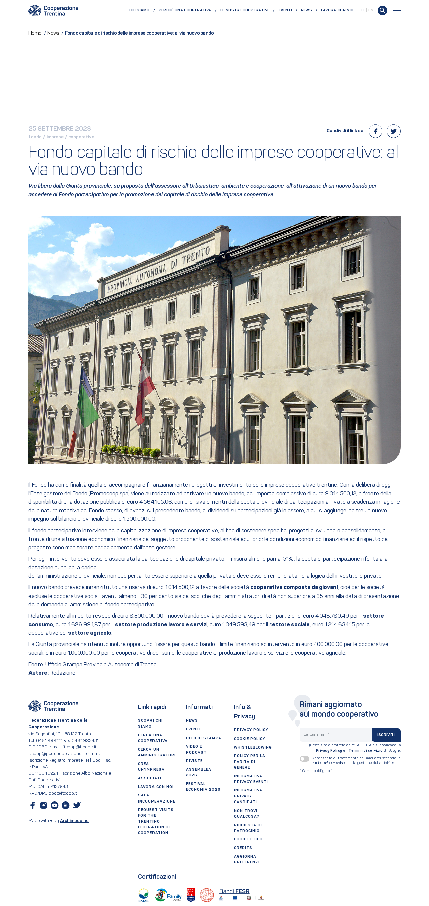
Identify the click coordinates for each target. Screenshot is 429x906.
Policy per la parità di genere (249, 761)
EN (370, 10)
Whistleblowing (253, 748)
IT (363, 10)
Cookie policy (249, 739)
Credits (243, 848)
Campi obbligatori (316, 771)
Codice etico (248, 839)
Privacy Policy (329, 751)
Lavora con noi (337, 10)
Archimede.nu (74, 821)
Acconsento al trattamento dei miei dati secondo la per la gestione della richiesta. (356, 761)
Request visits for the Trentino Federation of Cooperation (156, 821)
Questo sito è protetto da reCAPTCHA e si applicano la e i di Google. (354, 748)
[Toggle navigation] (397, 10)
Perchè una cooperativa (185, 10)
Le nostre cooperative (244, 10)
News (306, 10)
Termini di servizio (366, 751)
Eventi (285, 10)
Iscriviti (386, 735)
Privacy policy (251, 730)
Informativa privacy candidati (248, 796)
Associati (149, 778)
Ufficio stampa (203, 738)
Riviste (194, 761)
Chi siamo (139, 10)
